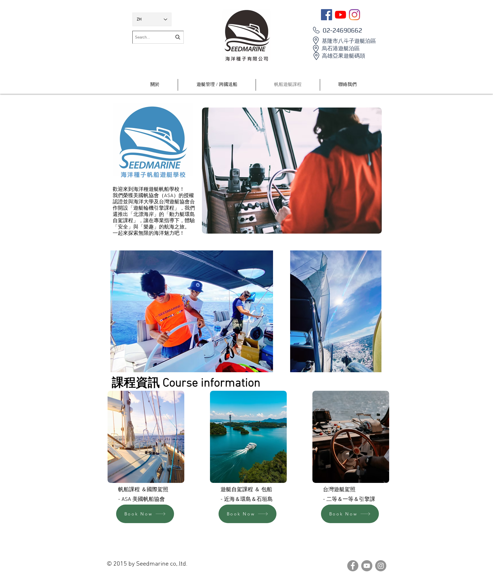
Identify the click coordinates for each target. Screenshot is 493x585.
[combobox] (158, 37)
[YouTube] (340, 14)
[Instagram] (354, 14)
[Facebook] (352, 565)
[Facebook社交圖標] (326, 14)
